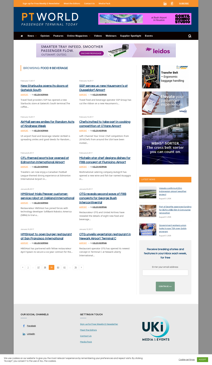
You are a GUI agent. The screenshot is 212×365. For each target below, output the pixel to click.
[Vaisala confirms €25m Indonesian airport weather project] (147, 192)
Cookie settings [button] (187, 359)
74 (75, 267)
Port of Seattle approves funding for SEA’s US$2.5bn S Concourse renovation (175, 210)
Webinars (111, 35)
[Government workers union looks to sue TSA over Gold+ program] (147, 229)
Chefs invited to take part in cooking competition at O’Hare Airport (104, 124)
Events (149, 35)
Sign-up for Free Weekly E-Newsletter (41, 3)
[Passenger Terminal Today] (52, 19)
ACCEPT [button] (202, 359)
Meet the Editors (72, 3)
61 (64, 267)
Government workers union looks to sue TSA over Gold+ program (173, 228)
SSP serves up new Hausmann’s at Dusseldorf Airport (103, 88)
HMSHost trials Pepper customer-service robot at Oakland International (47, 196)
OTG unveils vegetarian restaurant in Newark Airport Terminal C (105, 236)
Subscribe (184, 3)
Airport (24, 95)
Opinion (45, 35)
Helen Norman (41, 95)
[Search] (189, 35)
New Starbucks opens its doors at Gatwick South (44, 88)
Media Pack (104, 3)
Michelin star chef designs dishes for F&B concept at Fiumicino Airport (105, 160)
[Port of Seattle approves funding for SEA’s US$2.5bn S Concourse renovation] (147, 211)
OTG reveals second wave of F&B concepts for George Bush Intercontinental (102, 198)
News (31, 35)
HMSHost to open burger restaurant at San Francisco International (46, 236)
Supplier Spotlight (130, 35)
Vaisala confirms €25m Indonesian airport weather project (172, 191)
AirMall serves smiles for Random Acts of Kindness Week (47, 124)
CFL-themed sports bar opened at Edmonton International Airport (45, 160)
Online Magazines (77, 35)
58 (45, 267)
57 (38, 267)
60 (58, 267)
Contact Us (89, 3)
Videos (98, 35)
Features (58, 35)
